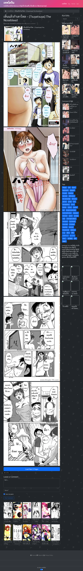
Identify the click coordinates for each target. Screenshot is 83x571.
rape (64, 218)
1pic (77, 4)
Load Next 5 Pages (31, 469)
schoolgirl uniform (71, 218)
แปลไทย (64, 4)
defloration (72, 196)
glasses (65, 201)
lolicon (69, 207)
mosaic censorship (71, 210)
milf (63, 210)
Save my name (10, 494)
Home (34, 555)
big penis (72, 190)
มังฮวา (68, 232)
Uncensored (66, 230)
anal (69, 187)
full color (74, 198)
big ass (74, 187)
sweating (65, 227)
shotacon (65, 221)
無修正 (64, 241)
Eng (69, 4)
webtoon (73, 230)
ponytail (76, 215)
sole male (65, 224)
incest (72, 204)
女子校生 (70, 238)
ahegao (64, 187)
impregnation (66, 204)
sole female (72, 221)
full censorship (66, 198)
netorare (65, 215)
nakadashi (75, 213)
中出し (64, 238)
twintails (71, 227)
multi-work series (67, 213)
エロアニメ (65, 235)
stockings (71, 224)
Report (40, 555)
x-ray (64, 232)
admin (22, 23)
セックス (72, 235)
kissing (64, 207)
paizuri (70, 215)
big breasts (65, 190)
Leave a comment (31, 23)
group (69, 201)
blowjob (65, 193)
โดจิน (72, 232)
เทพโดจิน (9, 2)
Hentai (73, 4)
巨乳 (75, 238)
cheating (70, 193)
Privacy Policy (49, 555)
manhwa (75, 207)
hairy (74, 201)
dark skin (65, 196)
